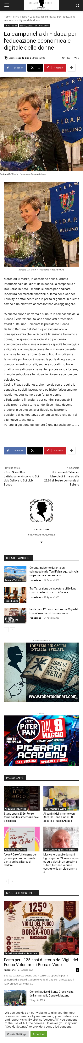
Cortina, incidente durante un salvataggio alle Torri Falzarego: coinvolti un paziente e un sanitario (54, 571)
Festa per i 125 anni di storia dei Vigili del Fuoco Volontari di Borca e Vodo (41, 962)
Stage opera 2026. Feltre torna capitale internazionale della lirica (21, 817)
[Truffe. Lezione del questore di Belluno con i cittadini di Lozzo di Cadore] (15, 595)
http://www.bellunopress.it (41, 534)
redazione (25, 57)
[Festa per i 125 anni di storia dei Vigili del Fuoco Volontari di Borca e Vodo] (15, 615)
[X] (41, 541)
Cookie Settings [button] (16, 1034)
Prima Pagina (20, 16)
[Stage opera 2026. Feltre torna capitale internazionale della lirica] (22, 798)
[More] (72, 68)
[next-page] (12, 629)
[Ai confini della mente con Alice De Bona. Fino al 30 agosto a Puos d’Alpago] (61, 798)
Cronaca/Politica (13, 580)
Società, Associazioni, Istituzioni (34, 25)
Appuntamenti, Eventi (15, 808)
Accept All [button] (39, 1034)
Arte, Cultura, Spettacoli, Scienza (61, 849)
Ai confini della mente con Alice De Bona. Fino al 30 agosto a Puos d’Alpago (59, 817)
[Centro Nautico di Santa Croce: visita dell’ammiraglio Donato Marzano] (15, 998)
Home (7, 16)
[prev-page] (6, 629)
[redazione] (6, 58)
